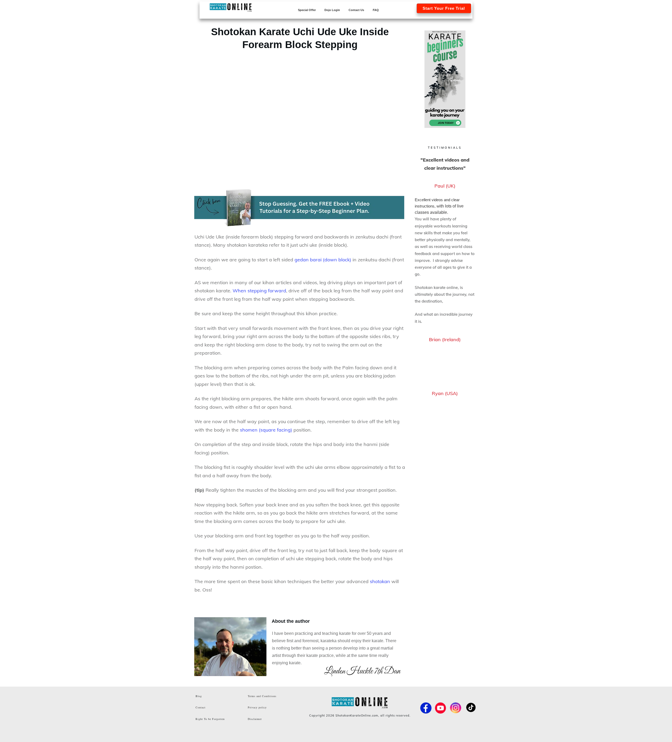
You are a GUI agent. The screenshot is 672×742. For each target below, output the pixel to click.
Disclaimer (255, 719)
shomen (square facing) (266, 430)
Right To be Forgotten (210, 719)
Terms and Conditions (262, 696)
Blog (199, 696)
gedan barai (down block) (323, 260)
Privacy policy (257, 707)
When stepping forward (259, 291)
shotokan (380, 581)
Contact (201, 707)
